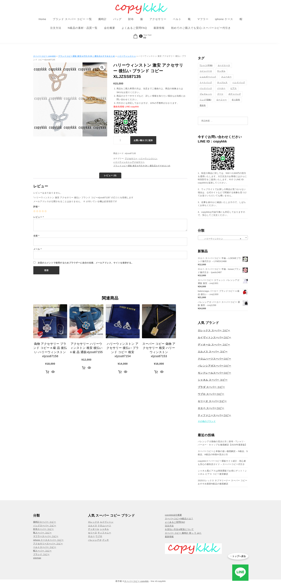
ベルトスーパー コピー (44, 547)
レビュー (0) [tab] (110, 175)
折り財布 (236, 100)
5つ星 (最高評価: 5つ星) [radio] (46, 211)
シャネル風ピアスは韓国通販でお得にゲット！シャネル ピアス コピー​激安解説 (222, 472)
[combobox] (223, 237)
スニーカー (226, 77)
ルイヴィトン (107, 522)
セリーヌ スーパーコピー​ (212, 401)
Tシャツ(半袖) (206, 65)
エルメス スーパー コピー (213, 351)
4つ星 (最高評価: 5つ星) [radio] (43, 211)
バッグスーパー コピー (44, 525)
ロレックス (93, 522)
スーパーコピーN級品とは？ (179, 518)
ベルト (177, 19)
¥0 (144, 38)
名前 (36, 236)
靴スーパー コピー (42, 532)
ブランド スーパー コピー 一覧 (72, 19)
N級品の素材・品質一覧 (83, 28)
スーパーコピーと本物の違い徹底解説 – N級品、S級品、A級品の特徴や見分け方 (223, 453)
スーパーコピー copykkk (44, 56)
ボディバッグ (234, 94)
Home (42, 19)
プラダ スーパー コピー (211, 387)
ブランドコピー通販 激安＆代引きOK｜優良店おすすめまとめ (86, 56)
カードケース (224, 65)
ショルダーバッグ (208, 77)
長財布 (203, 105)
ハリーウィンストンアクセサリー (128, 162)
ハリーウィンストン (126, 56)
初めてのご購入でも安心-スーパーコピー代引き (201, 28)
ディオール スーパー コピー (214, 344)
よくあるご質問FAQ (134, 28)
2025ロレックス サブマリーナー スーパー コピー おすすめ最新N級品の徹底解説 (222, 482)
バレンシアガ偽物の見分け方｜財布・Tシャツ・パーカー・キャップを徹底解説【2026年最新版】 (222, 443)
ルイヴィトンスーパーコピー (214, 337)
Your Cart (147, 35)
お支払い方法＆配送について (179, 529)
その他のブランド (207, 421)
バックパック (206, 88)
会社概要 (109, 28)
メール (37, 249)
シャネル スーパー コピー (213, 380)
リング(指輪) (205, 100)
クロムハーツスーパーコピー (214, 358)
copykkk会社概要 (173, 515)
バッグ (117, 19)
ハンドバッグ (239, 82)
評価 (36, 206)
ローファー (221, 100)
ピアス (233, 88)
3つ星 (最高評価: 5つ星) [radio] (40, 211)
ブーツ (220, 94)
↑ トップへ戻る (238, 556)
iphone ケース (224, 19)
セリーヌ (92, 532)
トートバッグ (206, 82)
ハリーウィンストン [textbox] (222, 239)
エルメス (92, 525)
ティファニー (104, 532)
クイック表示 (53, 372)
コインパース (206, 71)
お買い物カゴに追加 (143, 140)
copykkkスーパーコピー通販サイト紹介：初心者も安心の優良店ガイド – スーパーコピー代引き (222, 462)
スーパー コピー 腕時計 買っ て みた (183, 533)
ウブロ (98, 536)
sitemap (37, 558)
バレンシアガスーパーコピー (214, 365)
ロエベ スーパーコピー (211, 408)
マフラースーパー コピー (45, 536)
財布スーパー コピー (43, 529)
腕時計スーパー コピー (44, 522)
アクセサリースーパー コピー (48, 543)
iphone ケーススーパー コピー (48, 540)
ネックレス (222, 82)
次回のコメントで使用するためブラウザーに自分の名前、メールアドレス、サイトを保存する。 (86, 263)
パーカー (221, 88)
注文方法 (55, 28)
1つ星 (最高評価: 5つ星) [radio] (34, 211)
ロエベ (91, 536)
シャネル (104, 529)
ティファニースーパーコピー (214, 415)
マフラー (202, 19)
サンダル (221, 71)
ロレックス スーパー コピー (214, 330)
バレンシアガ (95, 540)
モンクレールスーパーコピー (214, 373)
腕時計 (102, 19)
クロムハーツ (104, 525)
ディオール (93, 529)
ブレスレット (206, 94)
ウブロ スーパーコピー (211, 394)
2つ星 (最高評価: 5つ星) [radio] (37, 211)
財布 (131, 19)
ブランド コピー (41, 554)
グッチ (105, 540)
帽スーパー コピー (42, 551)
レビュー (38, 217)
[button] (102, 67)
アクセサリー (157, 19)
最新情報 (159, 28)
